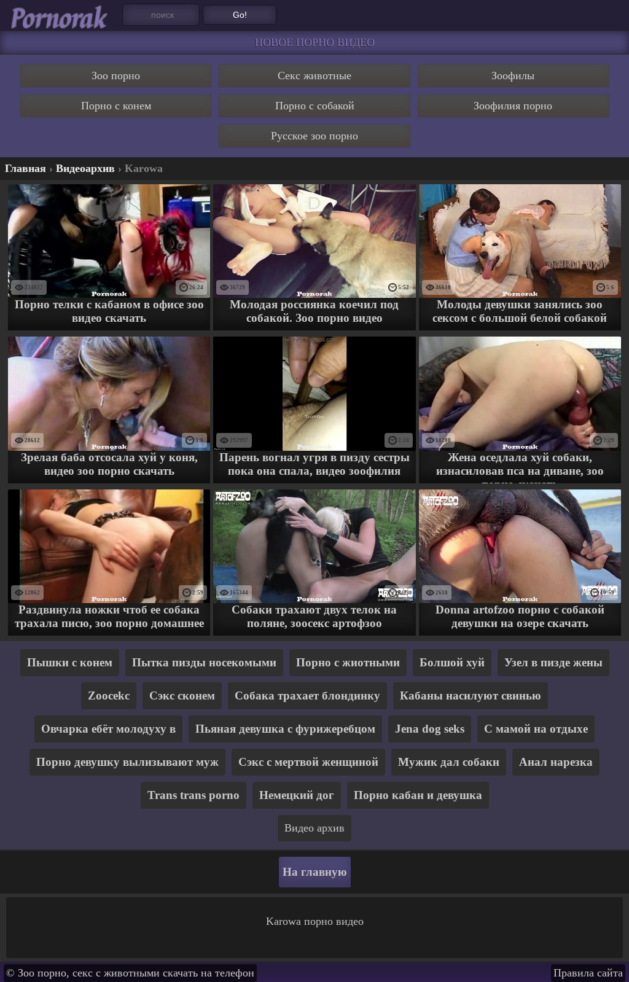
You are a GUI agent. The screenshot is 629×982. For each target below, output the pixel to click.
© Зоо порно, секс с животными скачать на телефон (130, 973)
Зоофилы (512, 75)
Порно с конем (116, 105)
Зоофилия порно (513, 105)
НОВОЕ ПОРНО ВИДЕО (315, 42)
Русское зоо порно (314, 136)
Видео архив (314, 828)
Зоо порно (116, 75)
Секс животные (314, 75)
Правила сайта (588, 973)
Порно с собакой (314, 105)
